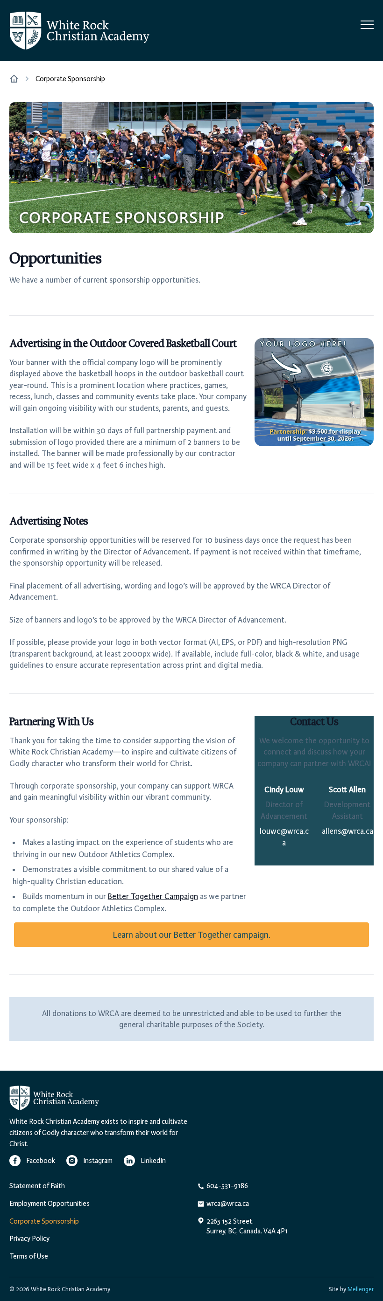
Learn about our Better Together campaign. (191, 935)
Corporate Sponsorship (44, 1221)
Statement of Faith (37, 1186)
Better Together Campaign (153, 896)
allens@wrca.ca (347, 831)
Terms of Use (28, 1256)
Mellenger (361, 1289)
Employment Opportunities (49, 1203)
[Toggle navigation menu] (367, 25)
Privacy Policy (29, 1238)
